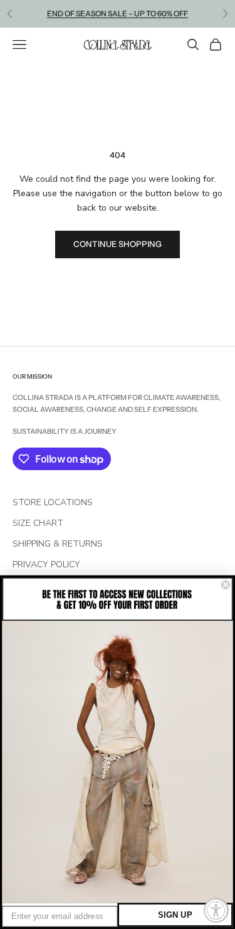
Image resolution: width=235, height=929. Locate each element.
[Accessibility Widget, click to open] (216, 910)
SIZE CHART (38, 523)
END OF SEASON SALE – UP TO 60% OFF (117, 13)
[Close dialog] (226, 585)
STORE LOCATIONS (53, 502)
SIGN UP (175, 914)
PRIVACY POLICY (46, 564)
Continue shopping (117, 244)
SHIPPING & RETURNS (58, 544)
